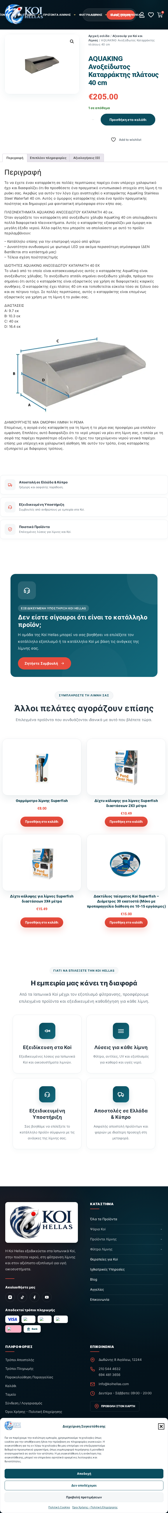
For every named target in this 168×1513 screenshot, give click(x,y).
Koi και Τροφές (23, 14)
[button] (161, 1426)
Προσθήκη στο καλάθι (128, 119)
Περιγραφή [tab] (14, 158)
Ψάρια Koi (98, 1229)
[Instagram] (10, 1297)
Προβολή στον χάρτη (118, 1406)
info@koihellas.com (114, 1384)
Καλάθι (10, 1386)
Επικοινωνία (130, 14)
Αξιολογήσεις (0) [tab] (86, 158)
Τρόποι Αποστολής (19, 1360)
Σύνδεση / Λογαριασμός (23, 1403)
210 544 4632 (110, 1369)
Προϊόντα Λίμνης (57, 14)
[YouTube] (47, 1297)
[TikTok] (22, 1297)
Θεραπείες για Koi (104, 1259)
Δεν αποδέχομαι (84, 1485)
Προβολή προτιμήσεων (84, 1497)
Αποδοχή (84, 1473)
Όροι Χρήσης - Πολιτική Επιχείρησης (33, 1412)
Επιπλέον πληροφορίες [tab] (48, 158)
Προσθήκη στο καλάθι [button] (41, 821)
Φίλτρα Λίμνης (90, 14)
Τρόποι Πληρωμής (19, 1369)
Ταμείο (10, 1394)
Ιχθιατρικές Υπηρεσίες (107, 1269)
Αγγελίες (97, 1289)
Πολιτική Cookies (59, 1507)
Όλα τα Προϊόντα (103, 1219)
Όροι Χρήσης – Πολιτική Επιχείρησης (94, 1507)
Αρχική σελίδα (98, 36)
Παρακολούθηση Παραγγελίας (29, 1377)
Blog (114, 14)
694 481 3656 (109, 1375)
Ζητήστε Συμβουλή (41, 663)
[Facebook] (34, 1297)
